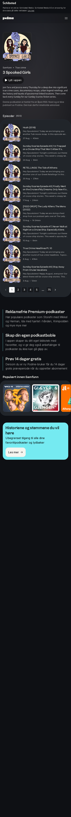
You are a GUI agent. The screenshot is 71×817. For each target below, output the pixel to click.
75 (49, 289)
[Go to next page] (55, 290)
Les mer (31, 11)
